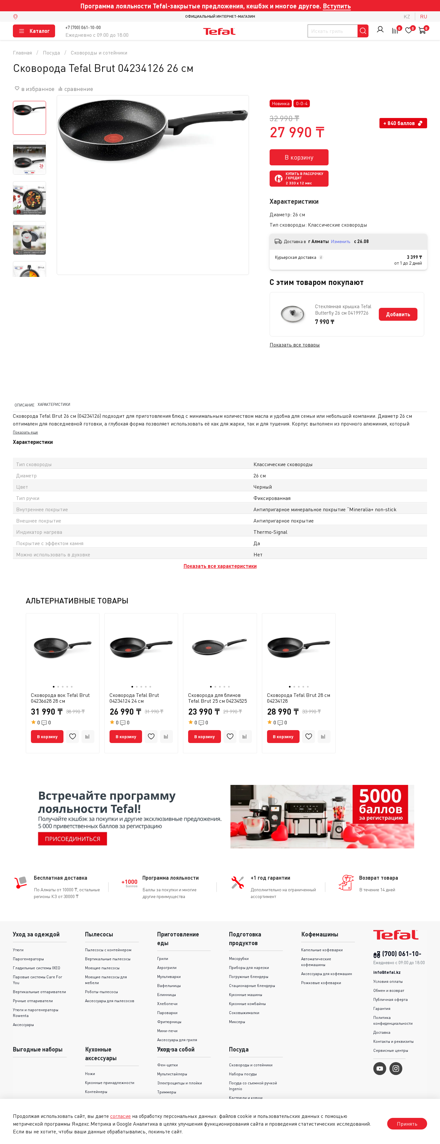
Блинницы (166, 994)
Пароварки (167, 1012)
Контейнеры (96, 1091)
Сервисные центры (390, 1050)
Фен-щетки (167, 1064)
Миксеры (237, 1021)
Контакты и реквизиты (393, 1041)
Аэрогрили (167, 967)
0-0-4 (302, 103)
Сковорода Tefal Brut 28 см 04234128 (298, 698)
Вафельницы (169, 985)
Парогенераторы (28, 958)
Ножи (90, 1073)
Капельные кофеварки (322, 949)
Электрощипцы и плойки (179, 1082)
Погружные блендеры (248, 976)
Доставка (381, 1032)
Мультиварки (169, 976)
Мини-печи (167, 1030)
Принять (407, 1123)
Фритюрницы (169, 1021)
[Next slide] (27, 237)
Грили (162, 958)
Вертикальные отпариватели (39, 991)
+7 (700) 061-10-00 (83, 27)
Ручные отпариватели (33, 1000)
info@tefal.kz (387, 972)
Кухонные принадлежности (109, 1082)
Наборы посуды (243, 1073)
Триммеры (166, 1092)
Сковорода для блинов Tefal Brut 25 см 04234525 (217, 698)
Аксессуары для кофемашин (326, 973)
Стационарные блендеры (252, 985)
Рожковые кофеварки (321, 982)
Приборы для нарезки (249, 967)
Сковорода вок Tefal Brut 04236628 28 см (60, 698)
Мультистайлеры (172, 1073)
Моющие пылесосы (102, 967)
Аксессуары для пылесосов (109, 1000)
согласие (120, 1116)
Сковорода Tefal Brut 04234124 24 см (134, 698)
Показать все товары (295, 344)
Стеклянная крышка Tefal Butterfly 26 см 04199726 (343, 309)
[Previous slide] (70, 191)
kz (407, 16)
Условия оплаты (388, 981)
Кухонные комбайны (247, 1003)
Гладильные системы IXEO (36, 967)
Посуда (51, 52)
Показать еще (25, 432)
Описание (24, 404)
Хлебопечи (167, 1003)
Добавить (398, 314)
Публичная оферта (390, 999)
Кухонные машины (245, 994)
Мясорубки (239, 958)
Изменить (340, 241)
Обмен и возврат (388, 990)
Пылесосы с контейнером (108, 949)
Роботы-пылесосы (101, 991)
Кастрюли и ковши (246, 1097)
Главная (22, 52)
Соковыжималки (244, 1012)
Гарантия (381, 1008)
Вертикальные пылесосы (107, 958)
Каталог (40, 31)
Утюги (18, 949)
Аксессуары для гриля (177, 1039)
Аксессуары (23, 1024)
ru (423, 16)
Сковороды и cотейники (99, 52)
